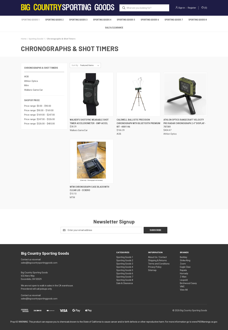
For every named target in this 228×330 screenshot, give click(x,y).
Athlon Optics (31, 81)
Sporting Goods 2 (54, 19)
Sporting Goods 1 (30, 19)
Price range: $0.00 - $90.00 (37, 106)
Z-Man (183, 276)
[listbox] (90, 65)
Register (192, 8)
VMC (182, 286)
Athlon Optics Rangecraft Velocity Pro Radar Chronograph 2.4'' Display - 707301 (184, 123)
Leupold (184, 280)
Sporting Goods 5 (126, 19)
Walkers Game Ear (33, 90)
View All (184, 290)
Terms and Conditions (159, 263)
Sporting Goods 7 (174, 19)
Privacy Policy (154, 267)
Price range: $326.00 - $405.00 (39, 123)
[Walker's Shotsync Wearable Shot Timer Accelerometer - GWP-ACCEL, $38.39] (91, 94)
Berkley (183, 257)
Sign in (181, 8)
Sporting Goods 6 (150, 19)
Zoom (183, 263)
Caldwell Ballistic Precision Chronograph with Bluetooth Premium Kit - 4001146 (138, 123)
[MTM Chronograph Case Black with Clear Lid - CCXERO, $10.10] (91, 161)
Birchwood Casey (188, 283)
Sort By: (75, 65)
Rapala (183, 270)
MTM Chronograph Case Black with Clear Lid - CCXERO (89, 188)
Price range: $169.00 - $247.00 (39, 114)
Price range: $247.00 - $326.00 (39, 119)
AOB (26, 76)
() (205, 8)
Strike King (185, 260)
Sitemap (152, 270)
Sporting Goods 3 (78, 19)
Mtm (26, 85)
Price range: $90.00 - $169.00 (39, 110)
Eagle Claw (185, 267)
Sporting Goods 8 (197, 19)
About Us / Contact (157, 257)
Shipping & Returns (157, 260)
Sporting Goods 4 (102, 19)
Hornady (184, 273)
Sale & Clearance (114, 27)
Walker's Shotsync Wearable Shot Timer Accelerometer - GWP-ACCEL (89, 121)
